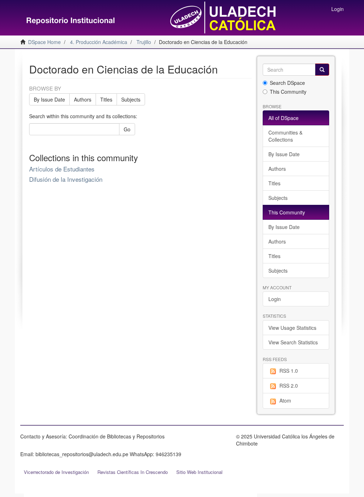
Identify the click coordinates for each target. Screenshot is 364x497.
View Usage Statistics (292, 327)
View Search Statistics (293, 342)
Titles (106, 99)
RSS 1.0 (288, 370)
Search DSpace (287, 82)
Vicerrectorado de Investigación (56, 472)
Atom (285, 400)
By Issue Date (49, 99)
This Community (288, 91)
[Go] (322, 70)
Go (127, 129)
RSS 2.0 (288, 385)
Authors (82, 99)
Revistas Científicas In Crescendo (132, 472)
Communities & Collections (285, 136)
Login (274, 298)
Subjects (130, 99)
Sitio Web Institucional (199, 472)
